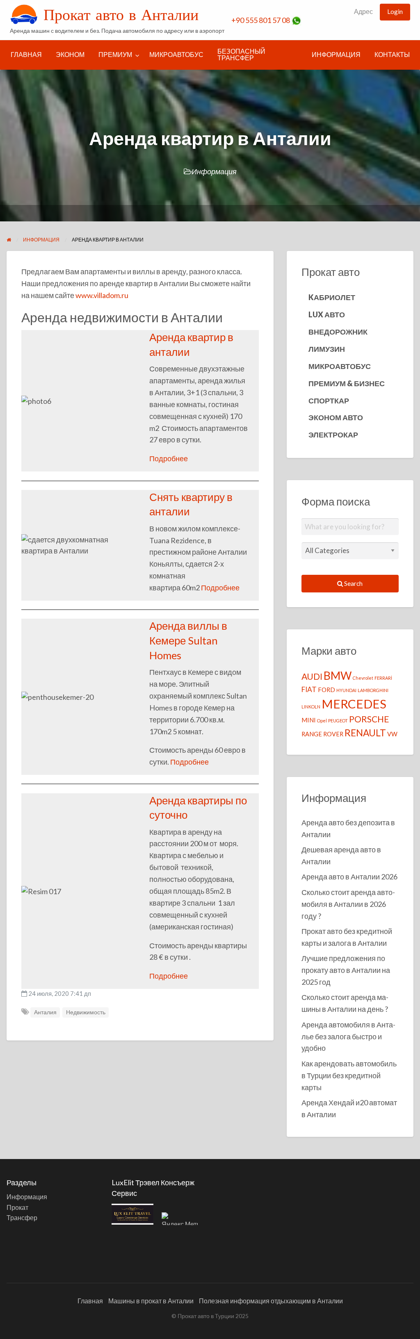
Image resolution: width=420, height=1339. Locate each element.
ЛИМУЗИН (326, 348)
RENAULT (365, 732)
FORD (326, 689)
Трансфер (22, 1217)
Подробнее (168, 458)
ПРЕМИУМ (115, 54)
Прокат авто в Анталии (121, 14)
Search (353, 583)
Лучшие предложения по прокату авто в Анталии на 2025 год (345, 970)
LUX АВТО (326, 314)
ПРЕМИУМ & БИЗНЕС (346, 383)
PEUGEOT (338, 720)
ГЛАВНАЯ (26, 54)
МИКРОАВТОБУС (176, 54)
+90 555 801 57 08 (261, 20)
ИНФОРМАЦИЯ (336, 54)
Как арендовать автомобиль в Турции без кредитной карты (349, 1075)
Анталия (45, 1012)
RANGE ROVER (322, 734)
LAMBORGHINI (373, 690)
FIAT (309, 689)
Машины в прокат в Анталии (151, 1301)
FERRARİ (383, 678)
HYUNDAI (346, 690)
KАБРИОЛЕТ (331, 297)
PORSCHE (369, 719)
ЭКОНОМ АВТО (335, 417)
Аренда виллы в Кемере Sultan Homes (188, 640)
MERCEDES (354, 704)
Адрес (363, 11)
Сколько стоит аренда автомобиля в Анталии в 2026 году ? (348, 904)
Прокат (17, 1207)
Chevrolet (363, 678)
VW (392, 734)
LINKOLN (310, 706)
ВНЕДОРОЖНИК (338, 331)
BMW (338, 675)
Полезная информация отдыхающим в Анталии (271, 1301)
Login (395, 11)
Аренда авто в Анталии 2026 (349, 876)
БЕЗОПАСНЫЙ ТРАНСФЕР (241, 54)
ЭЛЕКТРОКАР (333, 434)
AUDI (311, 676)
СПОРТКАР (328, 400)
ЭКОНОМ (70, 54)
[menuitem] (363, 12)
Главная (90, 1301)
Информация (214, 171)
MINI (308, 720)
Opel (322, 720)
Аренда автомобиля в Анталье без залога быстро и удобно (348, 1036)
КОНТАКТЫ (392, 54)
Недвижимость (85, 1012)
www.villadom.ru (101, 295)
